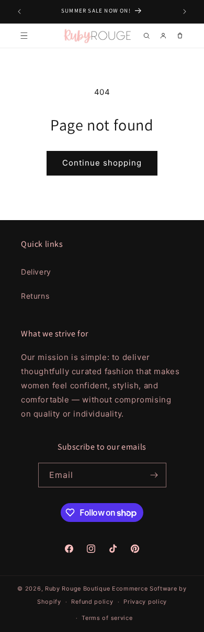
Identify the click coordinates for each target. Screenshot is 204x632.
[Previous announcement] (19, 11)
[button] (24, 35)
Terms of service (107, 618)
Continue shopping (102, 163)
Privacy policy (145, 601)
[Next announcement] (184, 11)
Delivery (36, 271)
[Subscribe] (154, 475)
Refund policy (92, 601)
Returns (35, 295)
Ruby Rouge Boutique (78, 588)
